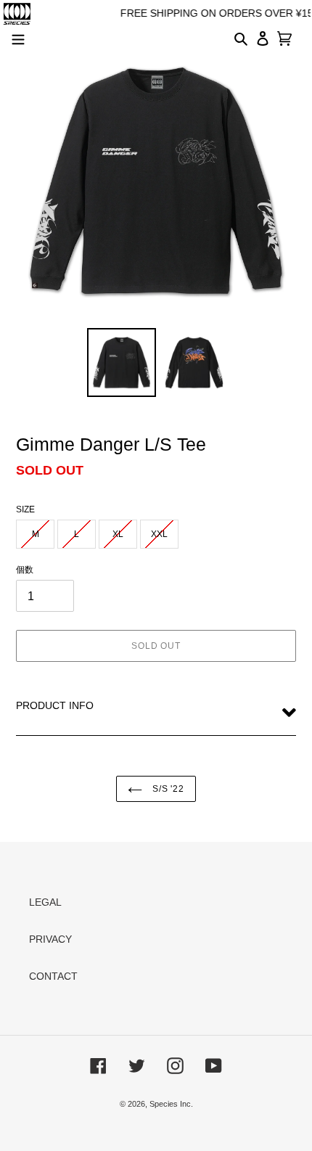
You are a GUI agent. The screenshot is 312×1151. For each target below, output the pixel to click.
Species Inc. (171, 1103)
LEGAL (45, 902)
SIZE (25, 509)
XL (117, 534)
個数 (24, 570)
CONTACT (53, 976)
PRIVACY (50, 939)
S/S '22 (167, 789)
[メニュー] (18, 38)
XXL (159, 534)
